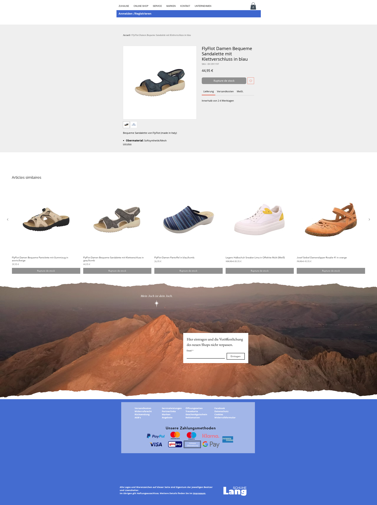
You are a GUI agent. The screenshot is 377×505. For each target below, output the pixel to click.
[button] (157, 6)
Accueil (126, 35)
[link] (208, 91)
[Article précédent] (7, 219)
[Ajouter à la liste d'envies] (250, 80)
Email (190, 350)
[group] (188, 229)
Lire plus (127, 144)
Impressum (199, 493)
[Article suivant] (369, 219)
